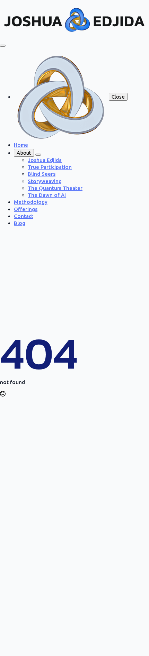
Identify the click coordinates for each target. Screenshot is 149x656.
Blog (19, 223)
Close (118, 97)
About (24, 153)
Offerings (25, 209)
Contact (23, 216)
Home (21, 145)
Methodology (30, 202)
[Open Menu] (3, 46)
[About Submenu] (38, 155)
